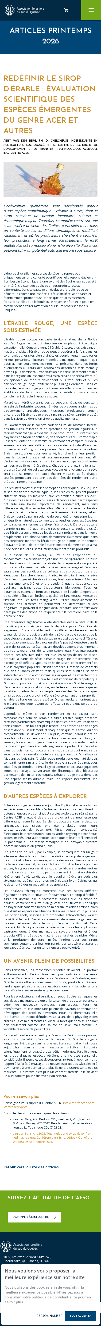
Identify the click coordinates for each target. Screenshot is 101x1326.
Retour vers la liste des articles (31, 1167)
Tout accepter (80, 1316)
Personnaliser (49, 1316)
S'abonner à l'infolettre (31, 1217)
